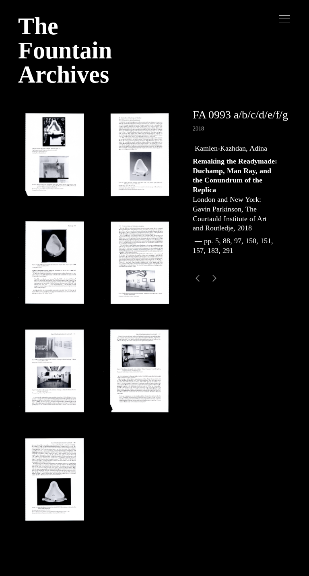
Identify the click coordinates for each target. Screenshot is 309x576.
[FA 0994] (197, 279)
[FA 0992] (214, 279)
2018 (198, 129)
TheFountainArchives (65, 50)
